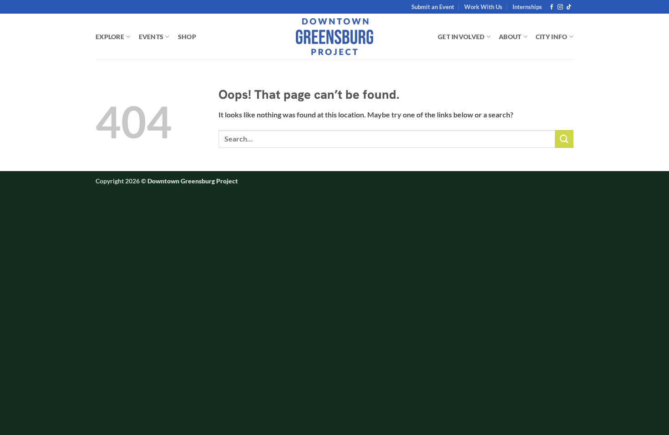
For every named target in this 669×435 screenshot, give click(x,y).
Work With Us (483, 6)
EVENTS (151, 36)
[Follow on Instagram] (560, 7)
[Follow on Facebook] (551, 7)
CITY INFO (552, 36)
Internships (527, 6)
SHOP (187, 36)
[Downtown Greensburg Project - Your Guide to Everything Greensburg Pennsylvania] (335, 37)
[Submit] (564, 139)
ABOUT (510, 36)
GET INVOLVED (461, 36)
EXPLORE (110, 36)
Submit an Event (432, 6)
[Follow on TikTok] (569, 7)
